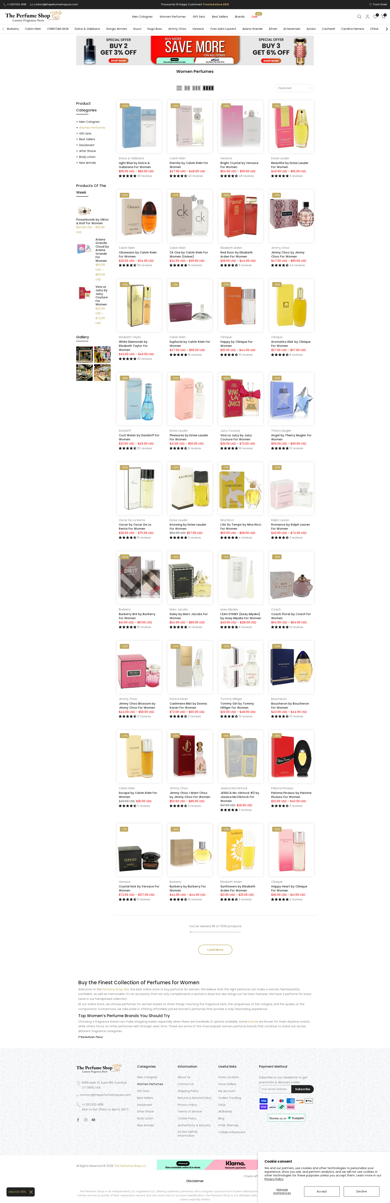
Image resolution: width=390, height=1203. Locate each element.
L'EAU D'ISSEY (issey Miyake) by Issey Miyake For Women (240, 616)
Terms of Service (190, 1112)
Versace (198, 29)
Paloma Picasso (282, 788)
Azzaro (311, 29)
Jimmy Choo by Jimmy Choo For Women (287, 254)
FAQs (221, 1105)
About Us (184, 1077)
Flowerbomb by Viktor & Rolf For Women (92, 221)
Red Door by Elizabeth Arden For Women (236, 254)
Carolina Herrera (352, 29)
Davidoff (125, 431)
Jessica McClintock (233, 788)
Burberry (13, 29)
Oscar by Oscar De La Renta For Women (135, 527)
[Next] (386, 29)
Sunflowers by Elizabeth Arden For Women (237, 888)
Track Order (380, 4)
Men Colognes (142, 17)
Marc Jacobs (179, 609)
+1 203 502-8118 (17, 4)
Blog (221, 1118)
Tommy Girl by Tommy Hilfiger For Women (237, 706)
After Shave (87, 151)
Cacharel (328, 29)
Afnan (273, 29)
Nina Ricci (227, 520)
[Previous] (3, 29)
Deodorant (86, 145)
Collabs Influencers (231, 1132)
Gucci (137, 29)
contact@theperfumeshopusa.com (56, 4)
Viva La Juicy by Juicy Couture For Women (236, 437)
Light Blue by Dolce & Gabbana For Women (135, 165)
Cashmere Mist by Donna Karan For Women (188, 706)
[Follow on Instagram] (86, 1119)
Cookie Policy (187, 1118)
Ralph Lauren (280, 520)
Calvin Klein (33, 29)
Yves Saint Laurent (223, 29)
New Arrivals (87, 163)
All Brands (225, 1112)
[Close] (31, 1192)
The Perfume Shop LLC (130, 1166)
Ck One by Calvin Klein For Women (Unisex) (189, 254)
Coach (276, 609)
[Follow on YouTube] (93, 1119)
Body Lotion (87, 157)
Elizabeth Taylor (130, 337)
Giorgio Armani (116, 29)
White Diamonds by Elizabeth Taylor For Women (133, 346)
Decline (361, 1191)
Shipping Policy (188, 1091)
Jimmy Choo (177, 29)
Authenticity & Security (194, 1125)
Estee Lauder (280, 158)
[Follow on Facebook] (78, 1119)
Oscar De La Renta (132, 520)
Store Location (228, 1077)
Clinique (226, 337)
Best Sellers (220, 17)
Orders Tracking (229, 1098)
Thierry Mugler (281, 431)
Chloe (374, 29)
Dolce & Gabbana (87, 29)
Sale (256, 16)
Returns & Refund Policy (194, 1098)
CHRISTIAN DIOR (58, 29)
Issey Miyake (229, 609)
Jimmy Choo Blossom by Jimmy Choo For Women (137, 706)
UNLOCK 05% (17, 1192)
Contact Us (186, 1084)
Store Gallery (227, 1084)
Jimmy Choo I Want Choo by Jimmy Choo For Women (190, 795)
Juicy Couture (230, 431)
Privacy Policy (274, 1179)
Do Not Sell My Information (188, 1134)
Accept (322, 1191)
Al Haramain (291, 29)
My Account (226, 1091)
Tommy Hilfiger (231, 699)
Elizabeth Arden (231, 248)
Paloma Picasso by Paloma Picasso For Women (291, 795)
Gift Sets (199, 17)
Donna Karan (179, 699)
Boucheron (279, 699)
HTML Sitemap (228, 1125)
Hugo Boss (154, 29)
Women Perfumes (173, 17)
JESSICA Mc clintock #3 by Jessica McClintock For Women (239, 797)
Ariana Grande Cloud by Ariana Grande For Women (102, 250)
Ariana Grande (252, 29)
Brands (240, 17)
